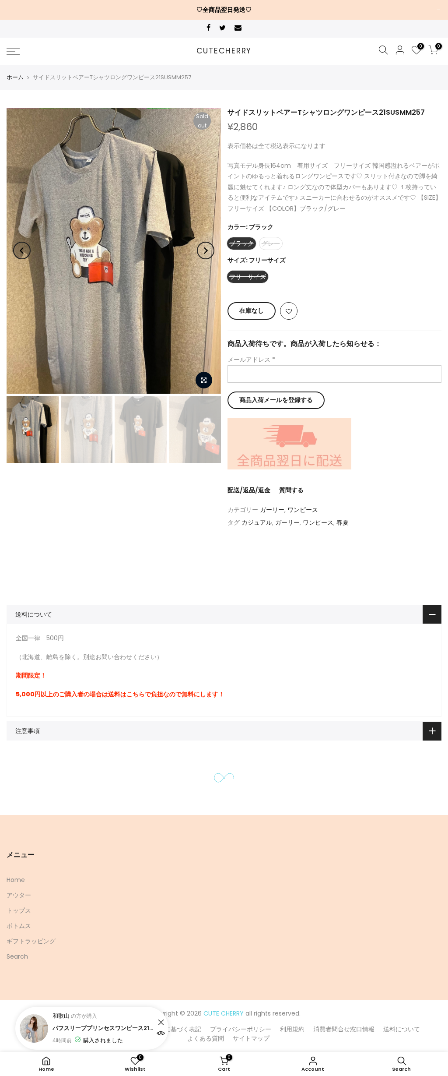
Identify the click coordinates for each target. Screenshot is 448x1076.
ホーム (15, 77)
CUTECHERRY (224, 51)
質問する (291, 490)
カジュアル (257, 522)
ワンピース (302, 509)
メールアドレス (251, 359)
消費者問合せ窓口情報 (343, 1029)
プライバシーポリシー (240, 1029)
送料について (401, 1029)
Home (16, 879)
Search (17, 956)
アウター (19, 895)
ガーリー (272, 509)
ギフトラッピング (31, 941)
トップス (19, 910)
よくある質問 (205, 1038)
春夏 (342, 522)
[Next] (205, 250)
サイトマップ (251, 1038)
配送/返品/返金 (249, 490)
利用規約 (292, 1029)
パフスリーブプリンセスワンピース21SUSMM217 (103, 1028)
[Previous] (22, 250)
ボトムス (19, 925)
